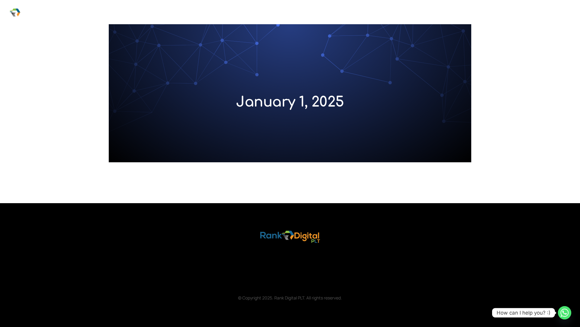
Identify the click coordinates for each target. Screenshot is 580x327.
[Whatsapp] (564, 312)
